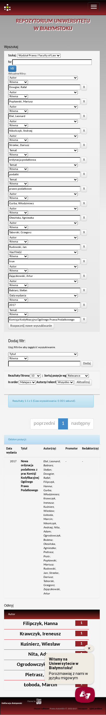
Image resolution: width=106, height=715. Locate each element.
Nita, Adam (40, 654)
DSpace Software (41, 709)
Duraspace (82, 709)
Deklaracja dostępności (12, 703)
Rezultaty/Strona (18, 375)
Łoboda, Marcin (40, 685)
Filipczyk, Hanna (40, 623)
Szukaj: (12, 55)
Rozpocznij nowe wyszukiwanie (31, 326)
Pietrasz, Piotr (40, 675)
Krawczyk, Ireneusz (40, 634)
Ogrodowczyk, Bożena (40, 664)
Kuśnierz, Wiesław (40, 644)
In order (13, 382)
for (10, 62)
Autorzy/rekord (46, 382)
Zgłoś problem (95, 709)
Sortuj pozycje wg (55, 375)
